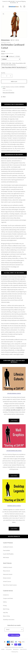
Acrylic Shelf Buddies (8, 554)
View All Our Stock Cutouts (10, 585)
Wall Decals (6, 557)
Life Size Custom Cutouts (13, 647)
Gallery (5, 602)
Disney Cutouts (7, 578)
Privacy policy (9, 649)
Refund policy (16, 649)
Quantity (3, 72)
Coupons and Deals (8, 598)
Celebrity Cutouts (7, 567)
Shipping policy (15, 651)
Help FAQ (5, 612)
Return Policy (6, 616)
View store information (8, 92)
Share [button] (4, 96)
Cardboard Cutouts (8, 547)
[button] (3, 6)
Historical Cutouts (7, 574)
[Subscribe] (21, 629)
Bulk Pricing (6, 609)
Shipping (2, 53)
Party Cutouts (6, 571)
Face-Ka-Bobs (6, 550)
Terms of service (23, 649)
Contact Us (6, 595)
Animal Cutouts (7, 581)
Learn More (14, 420)
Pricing (5, 605)
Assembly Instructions (8, 619)
